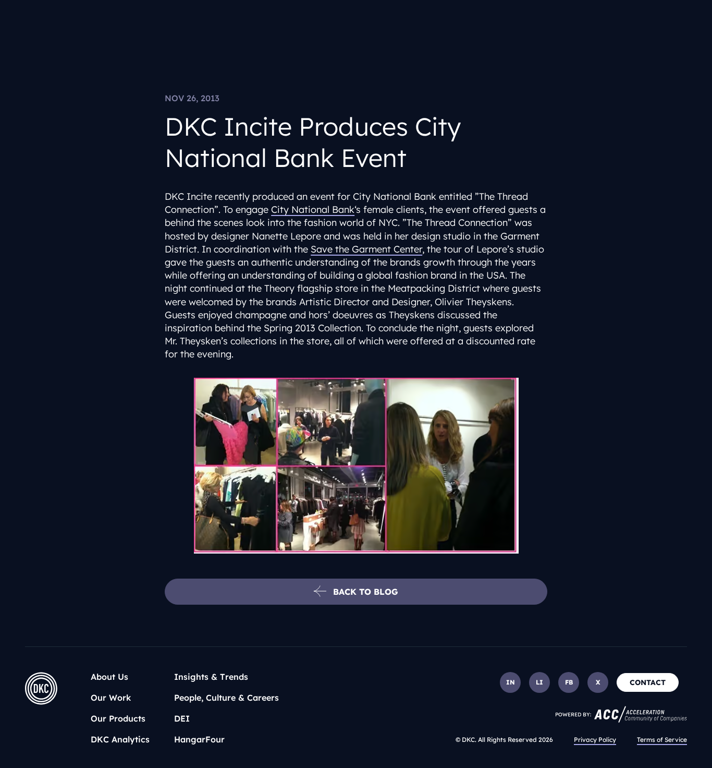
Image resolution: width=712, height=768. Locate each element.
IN (510, 682)
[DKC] (41, 688)
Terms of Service (662, 739)
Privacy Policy (595, 739)
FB (569, 682)
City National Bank (312, 209)
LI (539, 682)
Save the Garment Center (366, 249)
